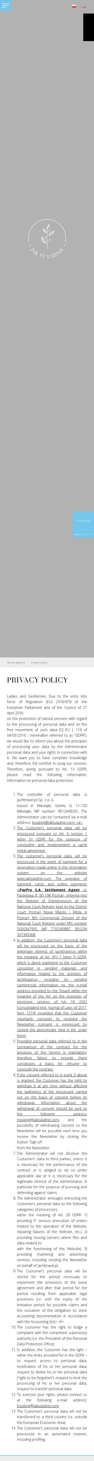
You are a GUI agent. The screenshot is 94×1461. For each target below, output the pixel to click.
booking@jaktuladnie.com (38, 1119)
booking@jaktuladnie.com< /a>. (57, 822)
